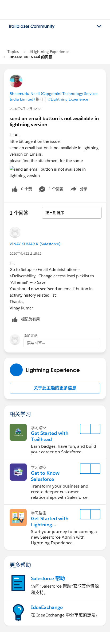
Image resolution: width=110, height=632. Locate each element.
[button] (55, 388)
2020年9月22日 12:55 (25, 108)
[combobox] (71, 213)
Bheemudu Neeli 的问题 (31, 57)
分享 (78, 189)
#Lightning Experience (49, 51)
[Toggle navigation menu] (99, 26)
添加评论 (30, 335)
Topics (13, 51)
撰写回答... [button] (36, 342)
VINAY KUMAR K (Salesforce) (35, 244)
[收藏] (85, 429)
